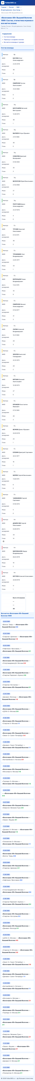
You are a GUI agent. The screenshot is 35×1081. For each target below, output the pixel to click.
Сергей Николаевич (19, 524)
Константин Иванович (20, 406)
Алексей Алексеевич (23, 576)
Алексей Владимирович (18, 330)
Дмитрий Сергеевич (23, 452)
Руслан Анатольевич (19, 84)
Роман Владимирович (19, 280)
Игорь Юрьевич (21, 133)
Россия (11, 7)
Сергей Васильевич (22, 475)
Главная (3, 7)
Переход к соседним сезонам (14, 39)
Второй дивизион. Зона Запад (10, 10)
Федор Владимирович (20, 552)
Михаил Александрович (19, 305)
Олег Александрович (18, 59)
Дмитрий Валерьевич (19, 157)
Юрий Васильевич (23, 181)
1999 (17, 7)
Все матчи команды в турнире (14, 42)
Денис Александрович (19, 205)
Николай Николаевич (19, 230)
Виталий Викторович (20, 109)
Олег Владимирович (19, 255)
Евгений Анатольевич (18, 380)
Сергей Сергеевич (20, 499)
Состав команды (9, 37)
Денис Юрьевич (21, 429)
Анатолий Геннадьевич (19, 355)
